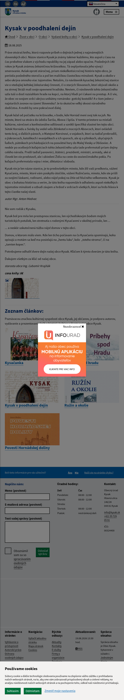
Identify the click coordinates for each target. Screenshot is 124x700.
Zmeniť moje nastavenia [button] (60, 690)
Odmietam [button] (33, 691)
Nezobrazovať (72, 326)
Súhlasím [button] (13, 691)
